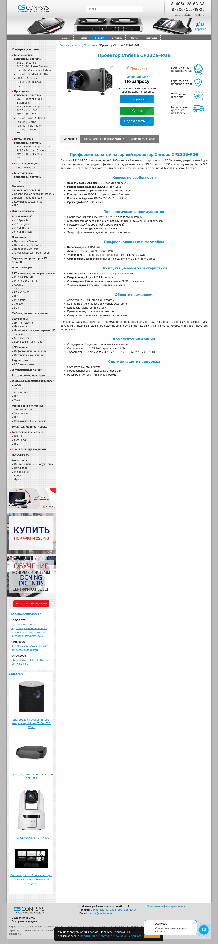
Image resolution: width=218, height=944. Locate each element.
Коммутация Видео (26, 163)
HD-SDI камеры (22, 267)
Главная (65, 45)
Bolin (17, 307)
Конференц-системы (25, 49)
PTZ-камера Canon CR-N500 (31, 837)
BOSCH (18, 436)
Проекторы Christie (26, 248)
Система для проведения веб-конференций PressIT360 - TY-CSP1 (31, 723)
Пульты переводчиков (28, 197)
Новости (82, 37)
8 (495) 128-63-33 (187, 4)
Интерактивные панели (28, 355)
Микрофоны (21, 471)
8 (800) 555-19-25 (188, 9)
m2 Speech (21, 220)
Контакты (151, 37)
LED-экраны (20, 318)
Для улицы (20, 326)
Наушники (20, 467)
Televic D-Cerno (26, 121)
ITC (18, 85)
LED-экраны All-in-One (28, 341)
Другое (18, 479)
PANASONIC (21, 292)
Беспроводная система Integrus (34, 194)
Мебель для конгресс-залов (30, 313)
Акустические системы (27, 432)
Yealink (18, 400)
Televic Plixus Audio (28, 125)
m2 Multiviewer (23, 231)
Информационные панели (30, 351)
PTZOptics (20, 300)
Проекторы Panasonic (27, 245)
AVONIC (19, 284)
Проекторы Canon (25, 241)
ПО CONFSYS (20, 454)
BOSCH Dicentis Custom (31, 150)
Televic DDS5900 (26, 129)
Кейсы (18, 475)
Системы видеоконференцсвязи (33, 381)
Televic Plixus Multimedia (31, 118)
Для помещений (24, 322)
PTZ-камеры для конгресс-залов (33, 273)
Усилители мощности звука (29, 426)
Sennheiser (21, 413)
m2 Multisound (23, 228)
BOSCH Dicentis (26, 62)
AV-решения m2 (22, 216)
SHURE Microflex (26, 78)
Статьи (134, 37)
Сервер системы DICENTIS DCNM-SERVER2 (31, 776)
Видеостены (20, 360)
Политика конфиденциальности (166, 906)
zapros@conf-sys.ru (189, 14)
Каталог (77, 45)
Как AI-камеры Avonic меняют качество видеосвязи (30, 647)
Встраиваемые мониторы (28, 375)
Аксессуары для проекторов (32, 252)
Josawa (18, 303)
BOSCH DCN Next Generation (34, 66)
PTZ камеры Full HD (26, 280)
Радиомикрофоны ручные (30, 421)
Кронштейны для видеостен (30, 449)
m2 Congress (22, 224)
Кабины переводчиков (28, 201)
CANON (18, 288)
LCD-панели (20, 347)
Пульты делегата (23, 211)
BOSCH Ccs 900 (26, 114)
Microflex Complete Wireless (33, 70)
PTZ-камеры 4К (24, 277)
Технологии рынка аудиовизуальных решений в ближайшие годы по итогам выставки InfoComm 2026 (29, 630)
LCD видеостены (24, 364)
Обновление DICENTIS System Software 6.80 (30, 661)
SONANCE (20, 439)
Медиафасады (23, 338)
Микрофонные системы (27, 405)
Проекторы (19, 237)
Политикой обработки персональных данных (110, 936)
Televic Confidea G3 (28, 81)
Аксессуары (20, 460)
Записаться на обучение (31, 603)
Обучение (117, 37)
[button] (112, 66)
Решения (99, 37)
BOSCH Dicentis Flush (29, 154)
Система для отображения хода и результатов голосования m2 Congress (31, 879)
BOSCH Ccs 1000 (26, 110)
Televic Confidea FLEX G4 (32, 74)
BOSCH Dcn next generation (33, 106)
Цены (65, 37)
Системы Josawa (26, 167)
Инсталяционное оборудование (34, 464)
